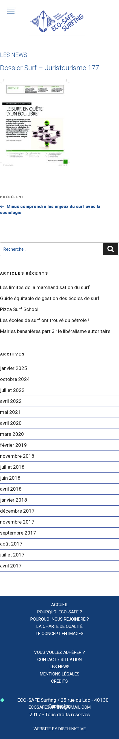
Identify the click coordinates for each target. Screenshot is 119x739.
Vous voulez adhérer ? (59, 652)
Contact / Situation (59, 659)
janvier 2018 (13, 500)
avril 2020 (11, 423)
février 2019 (13, 445)
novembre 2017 (17, 522)
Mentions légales (59, 674)
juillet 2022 (12, 390)
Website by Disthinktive (60, 728)
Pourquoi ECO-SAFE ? (59, 612)
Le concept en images (59, 633)
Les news (60, 666)
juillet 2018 (12, 467)
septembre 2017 (18, 533)
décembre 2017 (17, 511)
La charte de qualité (59, 626)
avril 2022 (11, 401)
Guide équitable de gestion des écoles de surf (50, 298)
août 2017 (11, 544)
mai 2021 (10, 412)
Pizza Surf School (19, 309)
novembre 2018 (17, 456)
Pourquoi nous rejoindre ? (59, 619)
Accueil (59, 604)
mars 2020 (12, 434)
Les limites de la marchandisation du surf (45, 287)
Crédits (59, 681)
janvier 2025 (13, 368)
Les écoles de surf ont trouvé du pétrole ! (44, 320)
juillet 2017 (12, 555)
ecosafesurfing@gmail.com (60, 707)
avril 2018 (11, 489)
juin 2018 (10, 478)
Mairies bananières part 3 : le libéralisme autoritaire (55, 331)
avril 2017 (11, 566)
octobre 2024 (15, 379)
